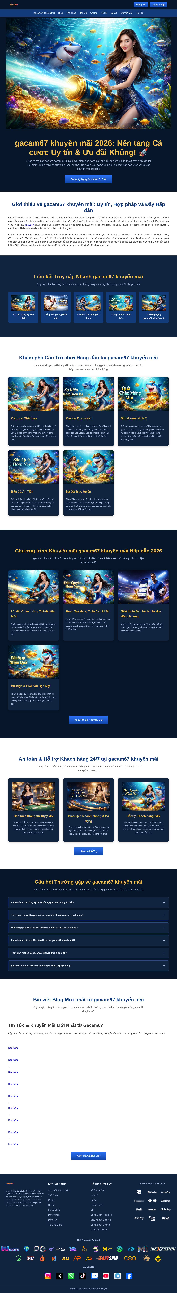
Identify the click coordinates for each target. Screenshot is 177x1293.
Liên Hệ (94, 1195)
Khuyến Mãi (126, 13)
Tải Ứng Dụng (55, 1225)
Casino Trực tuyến (79, 418)
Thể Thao (71, 13)
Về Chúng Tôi (97, 1190)
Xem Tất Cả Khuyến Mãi (88, 720)
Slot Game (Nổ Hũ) (134, 418)
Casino (93, 13)
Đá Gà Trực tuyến (78, 491)
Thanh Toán (96, 1205)
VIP (92, 1210)
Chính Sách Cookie (100, 1225)
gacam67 (29, 225)
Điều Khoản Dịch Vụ (101, 1220)
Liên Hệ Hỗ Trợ (88, 851)
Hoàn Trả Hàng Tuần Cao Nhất (87, 611)
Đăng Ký (140, 4)
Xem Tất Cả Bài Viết (88, 1155)
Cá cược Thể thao (24, 418)
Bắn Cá (83, 13)
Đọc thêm (13, 1048)
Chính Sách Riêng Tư (101, 1215)
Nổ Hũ (104, 13)
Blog (60, 13)
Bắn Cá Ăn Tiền (22, 491)
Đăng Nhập (159, 4)
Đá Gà (114, 13)
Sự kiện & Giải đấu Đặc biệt (30, 686)
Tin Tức (139, 13)
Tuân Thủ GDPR (99, 1229)
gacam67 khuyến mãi (44, 13)
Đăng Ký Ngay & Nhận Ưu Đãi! (88, 179)
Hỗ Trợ (94, 1200)
